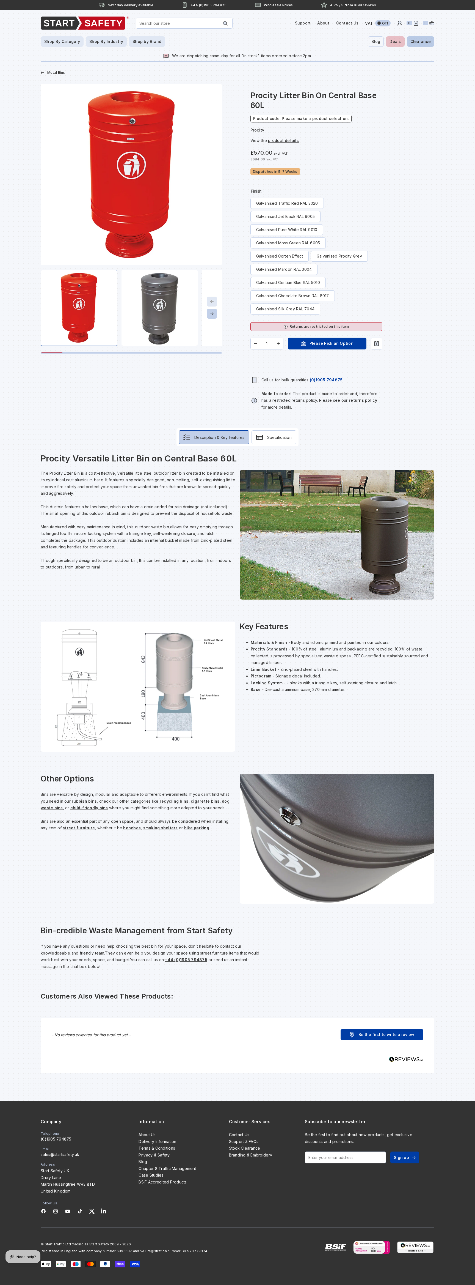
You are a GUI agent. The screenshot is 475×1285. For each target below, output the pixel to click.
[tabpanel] (237, 711)
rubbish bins (84, 801)
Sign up (401, 1157)
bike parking (196, 827)
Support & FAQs (244, 1141)
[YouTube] (67, 1211)
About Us (147, 1134)
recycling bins (174, 801)
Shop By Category (62, 41)
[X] (92, 1211)
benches (132, 827)
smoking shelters (160, 827)
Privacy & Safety (154, 1155)
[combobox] (184, 23)
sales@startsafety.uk (60, 1154)
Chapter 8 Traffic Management (167, 1168)
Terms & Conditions (157, 1148)
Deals (395, 41)
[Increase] (278, 343)
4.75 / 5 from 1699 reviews (353, 5)
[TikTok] (79, 1211)
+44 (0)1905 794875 (186, 959)
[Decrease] (255, 343)
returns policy (363, 400)
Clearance (420, 41)
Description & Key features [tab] (219, 437)
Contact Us (347, 23)
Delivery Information (157, 1141)
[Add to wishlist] (376, 343)
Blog (375, 41)
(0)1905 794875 (56, 1139)
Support (303, 23)
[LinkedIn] (103, 1211)
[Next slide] (212, 314)
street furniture (79, 827)
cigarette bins (205, 801)
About (323, 23)
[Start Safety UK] (85, 23)
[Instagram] (55, 1211)
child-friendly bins (89, 807)
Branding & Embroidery (250, 1155)
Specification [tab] (279, 437)
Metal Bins (56, 72)
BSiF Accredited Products (163, 1182)
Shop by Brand (146, 41)
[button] (382, 1034)
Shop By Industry (106, 41)
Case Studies (151, 1175)
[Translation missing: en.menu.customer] (399, 23)
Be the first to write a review (386, 1034)
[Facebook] (43, 1211)
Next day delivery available (130, 5)
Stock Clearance (244, 1148)
